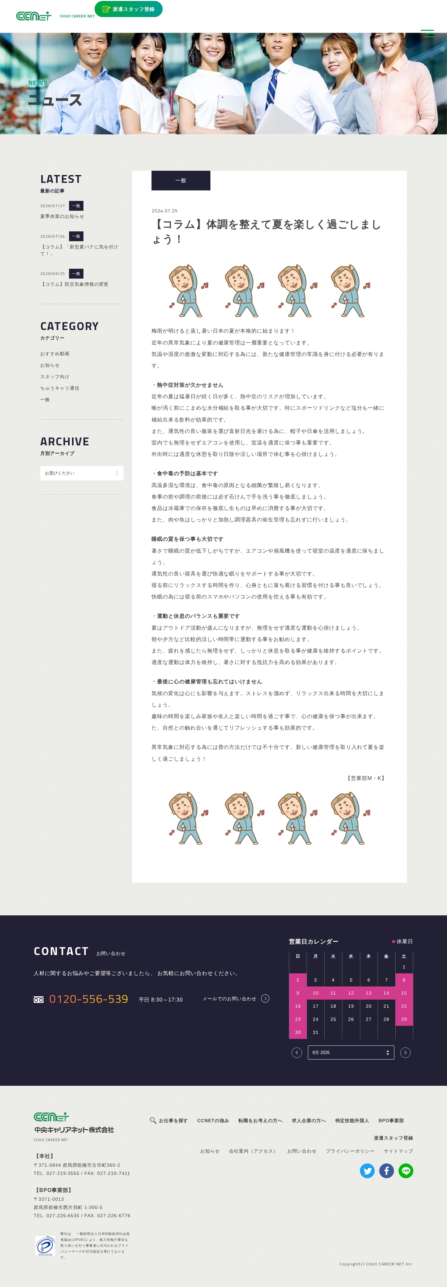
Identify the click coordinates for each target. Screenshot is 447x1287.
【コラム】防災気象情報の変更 (74, 284)
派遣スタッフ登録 (134, 9)
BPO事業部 (391, 1120)
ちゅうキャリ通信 (60, 388)
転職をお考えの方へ (261, 1120)
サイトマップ (398, 1151)
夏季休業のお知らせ (62, 216)
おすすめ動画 (55, 353)
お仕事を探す (173, 1120)
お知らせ (50, 365)
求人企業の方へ (309, 1120)
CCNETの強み (213, 1120)
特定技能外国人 (352, 1120)
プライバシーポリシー (350, 1151)
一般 (76, 206)
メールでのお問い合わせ (230, 998)
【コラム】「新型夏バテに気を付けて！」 (79, 250)
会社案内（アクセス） (253, 1151)
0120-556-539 (89, 998)
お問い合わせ (302, 1151)
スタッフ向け (55, 376)
